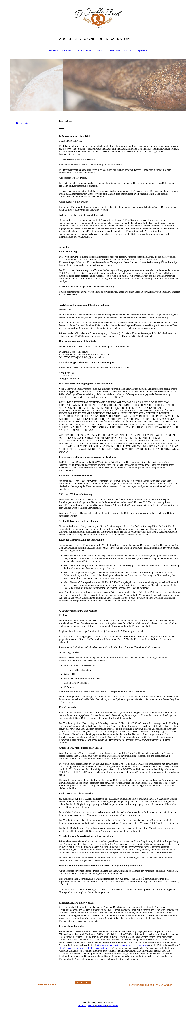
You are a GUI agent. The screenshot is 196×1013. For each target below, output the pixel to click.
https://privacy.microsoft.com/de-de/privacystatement (84, 948)
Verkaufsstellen (83, 50)
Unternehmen (113, 50)
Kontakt (128, 50)
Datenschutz (22, 123)
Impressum (142, 50)
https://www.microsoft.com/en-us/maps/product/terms (122, 945)
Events (98, 50)
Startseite (53, 50)
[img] (98, 15)
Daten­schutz (101, 1005)
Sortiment (67, 50)
